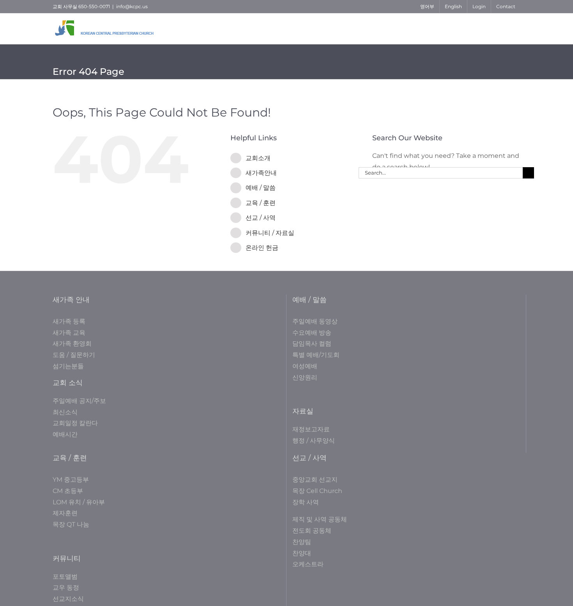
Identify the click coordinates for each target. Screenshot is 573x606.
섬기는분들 (68, 366)
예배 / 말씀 (261, 187)
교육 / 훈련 (261, 203)
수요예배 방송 (311, 332)
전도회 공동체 (311, 530)
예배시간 (65, 434)
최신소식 (65, 412)
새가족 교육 (69, 332)
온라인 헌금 (262, 247)
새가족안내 (261, 173)
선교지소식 (68, 598)
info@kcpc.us (132, 6)
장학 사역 (305, 502)
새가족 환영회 (72, 343)
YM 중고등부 (71, 479)
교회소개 (258, 158)
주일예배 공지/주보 (79, 401)
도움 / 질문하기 (74, 355)
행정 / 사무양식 (313, 440)
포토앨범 (65, 576)
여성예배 (304, 366)
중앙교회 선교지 (315, 479)
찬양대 (301, 553)
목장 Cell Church (317, 491)
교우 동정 (66, 587)
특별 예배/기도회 (316, 355)
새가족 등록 (69, 321)
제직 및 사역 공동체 (319, 519)
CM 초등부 (68, 491)
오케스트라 (308, 564)
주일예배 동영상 (315, 321)
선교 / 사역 (261, 217)
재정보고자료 (311, 429)
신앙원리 (304, 377)
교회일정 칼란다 (75, 423)
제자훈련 (65, 513)
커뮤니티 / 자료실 (270, 233)
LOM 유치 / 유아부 (79, 502)
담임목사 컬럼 (311, 343)
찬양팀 (301, 542)
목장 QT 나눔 (71, 524)
